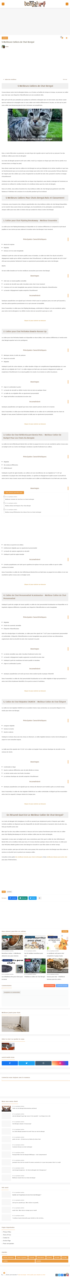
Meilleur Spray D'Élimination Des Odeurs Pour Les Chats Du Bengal (23, 512)
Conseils (31, 1257)
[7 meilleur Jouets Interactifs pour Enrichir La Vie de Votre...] (6, 1217)
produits (5, 38)
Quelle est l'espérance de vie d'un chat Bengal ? (26, 1195)
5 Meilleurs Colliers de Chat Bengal (34, 976)
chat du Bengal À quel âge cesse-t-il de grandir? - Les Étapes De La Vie (31, 1116)
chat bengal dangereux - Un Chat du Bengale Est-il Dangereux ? (29, 1170)
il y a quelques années (12, 496)
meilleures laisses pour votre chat (57, 857)
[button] (12, 898)
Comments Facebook (62, 986)
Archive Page (7, 1240)
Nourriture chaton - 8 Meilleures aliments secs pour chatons (11, 954)
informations (40, 1257)
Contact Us (6, 1237)
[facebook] (10, 1063)
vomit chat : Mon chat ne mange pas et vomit (24, 1210)
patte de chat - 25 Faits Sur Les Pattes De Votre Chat (26, 1139)
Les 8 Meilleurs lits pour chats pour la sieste (12, 978)
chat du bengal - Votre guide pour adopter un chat (31, 1275)
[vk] (65, 1275)
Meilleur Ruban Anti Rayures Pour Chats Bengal (18, 506)
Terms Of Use (7, 1235)
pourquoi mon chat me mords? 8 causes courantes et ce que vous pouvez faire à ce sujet (36, 1162)
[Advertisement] (35, 22)
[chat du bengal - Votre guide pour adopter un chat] (35, 4)
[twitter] (26, 1063)
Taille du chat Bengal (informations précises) (24, 1108)
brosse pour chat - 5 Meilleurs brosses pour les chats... (56, 978)
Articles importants (8, 1257)
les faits (64, 1257)
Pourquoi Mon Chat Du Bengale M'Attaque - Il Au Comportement (29, 1155)
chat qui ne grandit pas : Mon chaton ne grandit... (25, 1203)
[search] (67, 4)
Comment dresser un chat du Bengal (22, 1147)
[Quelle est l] (6, 1194)
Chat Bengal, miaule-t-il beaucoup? (21, 1124)
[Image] (6, 1108)
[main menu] (3, 4)
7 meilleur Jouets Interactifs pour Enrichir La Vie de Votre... (28, 1218)
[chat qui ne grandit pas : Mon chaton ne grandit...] (6, 1202)
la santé (57, 1257)
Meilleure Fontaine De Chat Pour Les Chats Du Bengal (19, 499)
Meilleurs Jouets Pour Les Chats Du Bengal (23, 1178)
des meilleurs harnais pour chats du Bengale (28, 857)
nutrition (5, 1261)
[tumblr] (43, 1063)
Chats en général (21, 1257)
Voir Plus (65, 931)
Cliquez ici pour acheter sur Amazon (35, 320)
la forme (49, 1257)
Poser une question (8, 1243)
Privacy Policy (7, 1232)
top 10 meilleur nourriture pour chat (33, 954)
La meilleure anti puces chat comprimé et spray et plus (55, 954)
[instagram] (60, 1063)
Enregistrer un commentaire (12, 992)
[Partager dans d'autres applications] (39, 898)
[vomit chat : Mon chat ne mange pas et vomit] (6, 1210)
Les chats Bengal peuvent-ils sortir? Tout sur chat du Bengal (28, 1132)
